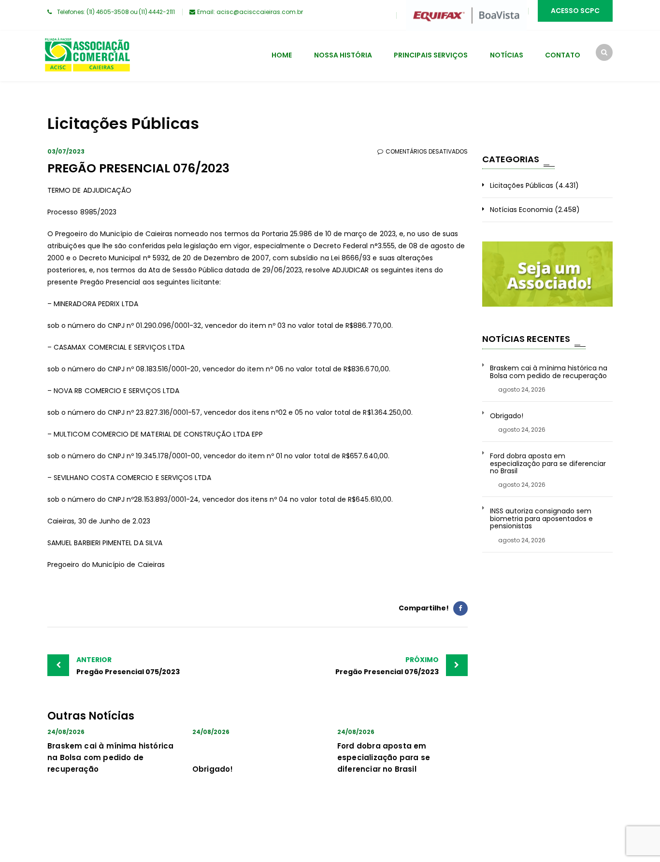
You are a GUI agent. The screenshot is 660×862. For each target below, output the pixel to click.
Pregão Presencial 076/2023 (387, 666)
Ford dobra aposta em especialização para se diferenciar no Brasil (383, 757)
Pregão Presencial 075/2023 (128, 666)
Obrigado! (212, 769)
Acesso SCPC (575, 10)
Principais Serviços (431, 55)
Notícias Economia (521, 209)
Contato (562, 55)
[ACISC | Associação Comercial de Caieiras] (87, 56)
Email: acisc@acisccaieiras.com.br (250, 12)
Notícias (506, 55)
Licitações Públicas (521, 185)
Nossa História (343, 55)
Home (282, 55)
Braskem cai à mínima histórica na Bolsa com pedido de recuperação (110, 757)
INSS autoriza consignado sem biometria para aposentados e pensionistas (541, 519)
